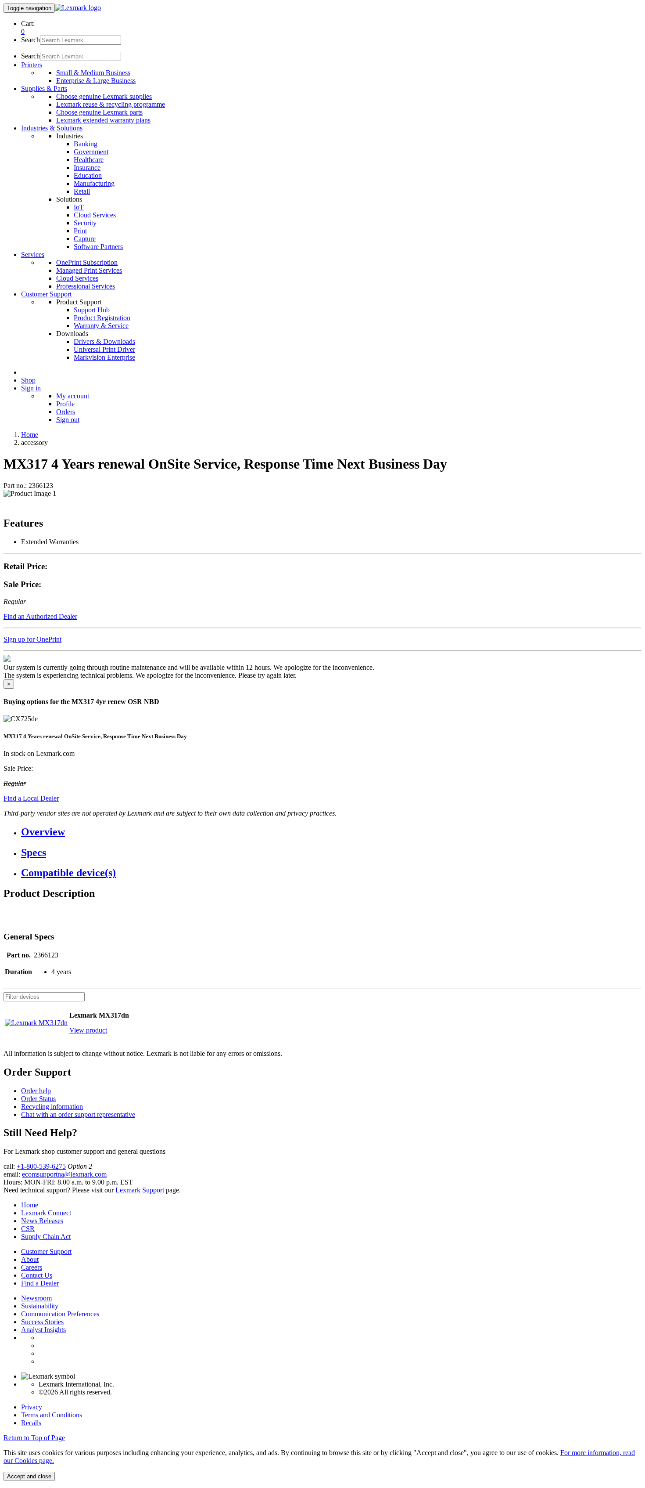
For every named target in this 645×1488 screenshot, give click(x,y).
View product (88, 1030)
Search (30, 39)
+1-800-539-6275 (41, 1166)
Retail (82, 191)
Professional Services (85, 286)
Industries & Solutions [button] (51, 128)
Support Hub (92, 310)
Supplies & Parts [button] (44, 88)
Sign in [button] (31, 388)
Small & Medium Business (93, 72)
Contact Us (36, 1275)
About (30, 1259)
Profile (65, 404)
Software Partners (98, 246)
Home (29, 434)
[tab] (331, 832)
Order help (36, 1090)
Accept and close (29, 1476)
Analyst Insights (43, 1329)
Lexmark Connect (46, 1213)
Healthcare (89, 159)
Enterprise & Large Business (96, 80)
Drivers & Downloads (104, 341)
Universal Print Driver (104, 349)
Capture (85, 238)
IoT (79, 207)
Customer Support (46, 1251)
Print (80, 231)
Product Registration (102, 317)
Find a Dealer (40, 1283)
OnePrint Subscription (87, 262)
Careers (31, 1267)
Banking (85, 144)
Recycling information (52, 1106)
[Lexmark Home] (78, 7)
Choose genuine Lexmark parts (99, 112)
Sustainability (39, 1306)
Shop (28, 380)
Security (85, 223)
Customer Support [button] (46, 294)
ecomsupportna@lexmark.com (64, 1174)
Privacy (31, 1407)
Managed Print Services (89, 270)
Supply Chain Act (46, 1236)
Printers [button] (31, 65)
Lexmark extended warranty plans (103, 120)
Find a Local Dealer (31, 798)
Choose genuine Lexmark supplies (104, 96)
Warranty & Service (101, 325)
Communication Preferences (60, 1314)
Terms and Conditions (51, 1415)
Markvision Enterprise (104, 357)
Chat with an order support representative (78, 1114)
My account (72, 396)
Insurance (87, 167)
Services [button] (32, 254)
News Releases (42, 1220)
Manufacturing (94, 183)
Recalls (31, 1423)
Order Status (38, 1098)
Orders (65, 411)
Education (88, 175)
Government (91, 151)
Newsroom (36, 1298)
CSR (28, 1228)
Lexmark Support (139, 1190)
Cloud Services (95, 215)
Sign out (67, 419)
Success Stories (42, 1321)
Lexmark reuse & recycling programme (110, 104)
